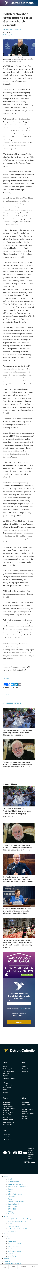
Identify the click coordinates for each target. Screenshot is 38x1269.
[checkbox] (19, 1016)
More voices (12, 1231)
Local (5, 1066)
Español (6, 1089)
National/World (8, 35)
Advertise (6, 1137)
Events (5, 1092)
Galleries (25, 1071)
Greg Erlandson (13, 1226)
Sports (5, 1076)
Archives (25, 1107)
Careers (25, 1118)
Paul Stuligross (8, 1122)
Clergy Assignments (7, 1084)
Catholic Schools (9, 1078)
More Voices (7, 1124)
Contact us (26, 1104)
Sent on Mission (13, 1206)
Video (24, 1066)
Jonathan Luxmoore (12, 29)
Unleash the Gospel (14, 1251)
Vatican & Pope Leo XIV (8, 1072)
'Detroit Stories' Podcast (16, 1201)
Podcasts (25, 1069)
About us (25, 1102)
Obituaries (7, 1087)
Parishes (25, 1116)
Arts (4, 1080)
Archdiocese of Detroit (27, 1110)
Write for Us (7, 1139)
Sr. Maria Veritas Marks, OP (9, 1109)
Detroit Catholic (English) (12, 1263)
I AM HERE (12, 1209)
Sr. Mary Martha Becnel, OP (8, 1114)
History (10, 1211)
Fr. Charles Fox (13, 1224)
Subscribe (6, 1134)
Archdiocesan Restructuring (17, 1186)
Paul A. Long (7, 1117)
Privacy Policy (22, 1008)
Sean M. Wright (8, 1119)
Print (7, 695)
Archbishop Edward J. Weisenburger (8, 1104)
